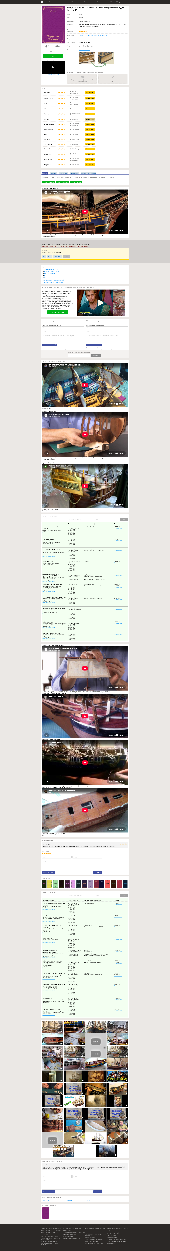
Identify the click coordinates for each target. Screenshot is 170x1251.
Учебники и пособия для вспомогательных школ (113, 1232)
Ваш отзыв (45, 851)
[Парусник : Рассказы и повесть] (119, 884)
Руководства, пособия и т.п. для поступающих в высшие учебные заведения (49, 1243)
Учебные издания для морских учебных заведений (117, 1229)
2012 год (46, 1200)
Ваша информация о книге (50, 1174)
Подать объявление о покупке (51, 325)
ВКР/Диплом (95, 35)
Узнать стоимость (62, 182)
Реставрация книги (84, 50)
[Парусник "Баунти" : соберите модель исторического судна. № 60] (107, 884)
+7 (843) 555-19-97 (118, 621)
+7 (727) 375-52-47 (118, 526)
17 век (67, 2)
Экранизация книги (53, 74)
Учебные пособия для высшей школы (51, 1230)
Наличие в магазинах (50, 278)
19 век (80, 2)
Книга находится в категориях (53, 282)
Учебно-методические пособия (71, 1238)
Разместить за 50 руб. (49, 345)
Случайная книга (102, 2)
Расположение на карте (48, 532)
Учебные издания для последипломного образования (96, 1234)
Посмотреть (90, 92)
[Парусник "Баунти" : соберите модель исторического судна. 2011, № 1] (49, 884)
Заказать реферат (48, 182)
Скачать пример (76, 182)
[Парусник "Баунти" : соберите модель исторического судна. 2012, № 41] (61, 884)
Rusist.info (47, 2)
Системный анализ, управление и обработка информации (94, 1240)
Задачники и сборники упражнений (117, 1239)
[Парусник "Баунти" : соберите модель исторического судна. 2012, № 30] (125, 884)
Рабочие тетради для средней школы (51, 1228)
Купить (53, 56)
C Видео (118, 2)
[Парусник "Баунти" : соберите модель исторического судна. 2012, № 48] (67, 884)
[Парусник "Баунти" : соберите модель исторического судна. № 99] (113, 884)
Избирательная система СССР (93, 1232)
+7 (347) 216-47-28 (118, 598)
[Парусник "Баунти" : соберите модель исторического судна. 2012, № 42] (55, 884)
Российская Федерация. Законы (49, 1236)
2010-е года (68, 1200)
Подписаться (96, 355)
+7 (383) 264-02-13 (118, 585)
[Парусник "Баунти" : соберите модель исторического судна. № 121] (96, 884)
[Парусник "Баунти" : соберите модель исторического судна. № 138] (84, 884)
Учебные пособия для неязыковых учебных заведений (50, 1233)
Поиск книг (59, 2)
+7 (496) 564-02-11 (118, 549)
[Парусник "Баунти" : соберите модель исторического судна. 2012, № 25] (44, 884)
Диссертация (103, 35)
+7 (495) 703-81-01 (118, 561)
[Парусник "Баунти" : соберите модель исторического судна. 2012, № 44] (78, 884)
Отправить (98, 872)
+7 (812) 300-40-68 (118, 608)
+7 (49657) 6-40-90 (118, 539)
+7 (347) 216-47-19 (118, 597)
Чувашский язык (111, 1235)
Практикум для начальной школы (72, 1228)
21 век (92, 2)
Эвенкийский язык (90, 1237)
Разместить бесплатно (94, 345)
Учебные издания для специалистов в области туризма (95, 1229)
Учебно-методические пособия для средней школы (116, 1242)
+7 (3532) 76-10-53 (118, 633)
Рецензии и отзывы (50, 273)
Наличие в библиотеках (51, 271)
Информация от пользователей (54, 280)
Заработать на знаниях (88, 173)
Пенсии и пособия (68, 1236)
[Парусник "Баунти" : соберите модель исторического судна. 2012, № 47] (90, 884)
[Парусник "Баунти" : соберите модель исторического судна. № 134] (73, 884)
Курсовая (87, 35)
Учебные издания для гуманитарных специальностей (50, 1238)
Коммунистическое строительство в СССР (74, 1232)
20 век (86, 2)
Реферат (81, 35)
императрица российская (69, 1234)
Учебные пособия (112, 1237)
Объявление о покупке (51, 269)
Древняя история (67, 1230)
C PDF (111, 2)
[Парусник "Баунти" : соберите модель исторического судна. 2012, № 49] (101, 884)
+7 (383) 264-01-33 (118, 584)
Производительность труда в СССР (94, 1243)
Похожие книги (48, 276)
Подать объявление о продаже (96, 325)
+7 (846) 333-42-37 (118, 574)
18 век (73, 2)
